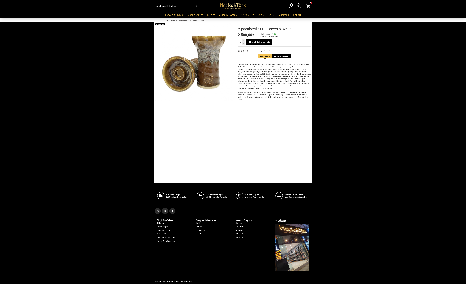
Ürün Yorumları (281, 56)
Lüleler (172, 20)
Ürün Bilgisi (265, 56)
